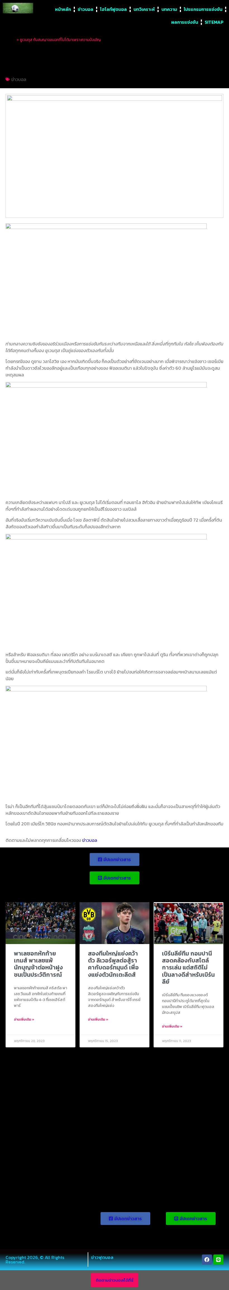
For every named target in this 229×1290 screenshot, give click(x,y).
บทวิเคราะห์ (144, 9)
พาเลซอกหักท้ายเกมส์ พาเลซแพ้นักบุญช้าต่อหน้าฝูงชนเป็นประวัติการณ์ (38, 964)
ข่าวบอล (85, 9)
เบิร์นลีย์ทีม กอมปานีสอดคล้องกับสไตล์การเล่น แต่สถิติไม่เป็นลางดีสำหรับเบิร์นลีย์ (188, 967)
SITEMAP (214, 22)
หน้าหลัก (63, 9)
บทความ (169, 9)
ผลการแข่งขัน (184, 22)
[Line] (218, 1260)
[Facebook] (207, 1260)
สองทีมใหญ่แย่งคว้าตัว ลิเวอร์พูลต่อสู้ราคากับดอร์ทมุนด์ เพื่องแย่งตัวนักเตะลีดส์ (113, 964)
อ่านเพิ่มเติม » (24, 1019)
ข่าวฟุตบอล (102, 1257)
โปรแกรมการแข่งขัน (203, 9)
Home (11, 39)
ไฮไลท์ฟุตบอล (113, 9)
